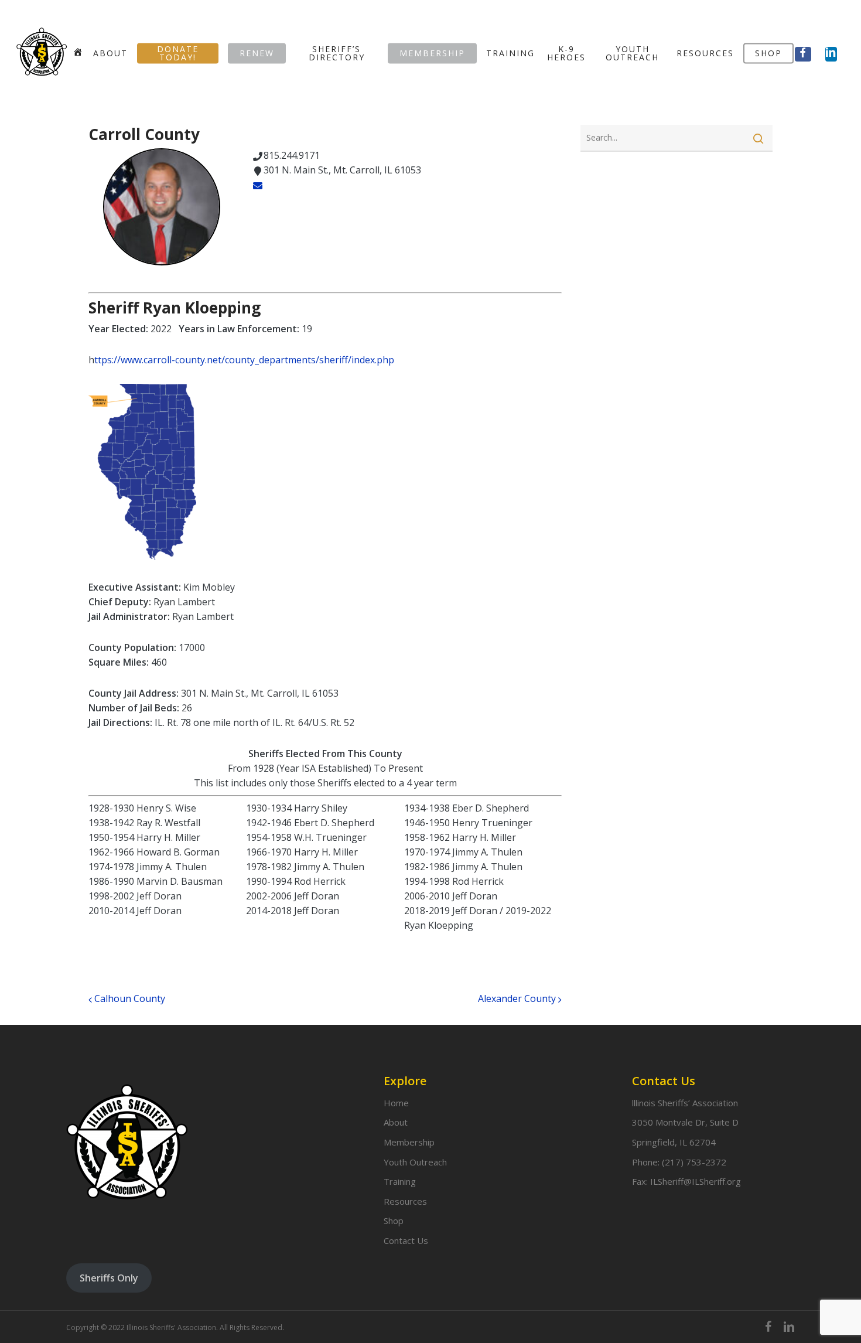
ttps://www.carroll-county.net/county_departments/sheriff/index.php (244, 359)
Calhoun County (128, 998)
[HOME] (78, 53)
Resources (405, 1201)
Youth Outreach (415, 1162)
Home (396, 1103)
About (396, 1122)
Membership (409, 1142)
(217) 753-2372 (694, 1162)
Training (400, 1181)
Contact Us (406, 1240)
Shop (394, 1220)
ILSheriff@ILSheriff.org (695, 1181)
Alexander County (518, 998)
